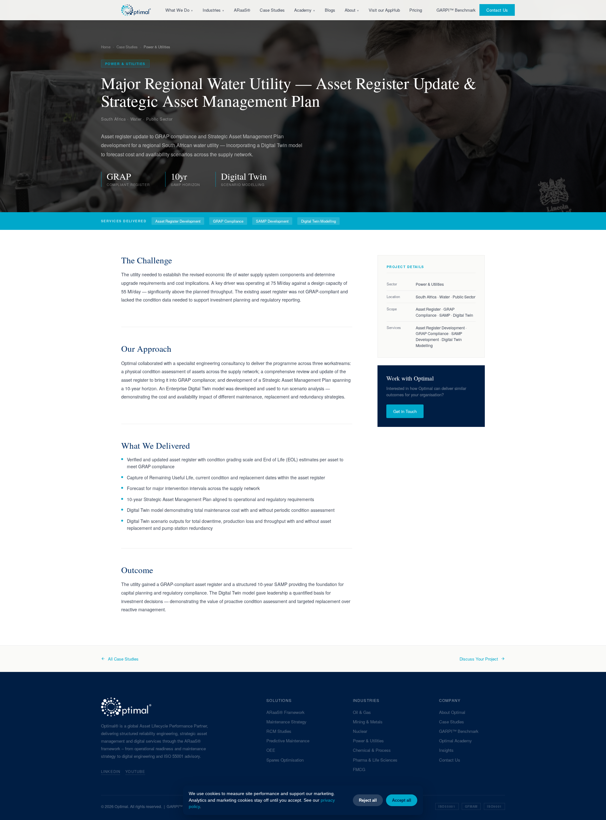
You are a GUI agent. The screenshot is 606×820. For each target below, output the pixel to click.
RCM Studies (278, 731)
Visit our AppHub (384, 10)
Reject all (368, 800)
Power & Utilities (368, 741)
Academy (304, 10)
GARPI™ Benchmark (456, 10)
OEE (270, 750)
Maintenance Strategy (286, 722)
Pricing (415, 10)
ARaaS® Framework (285, 712)
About (352, 10)
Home (105, 46)
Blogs (330, 10)
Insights (446, 750)
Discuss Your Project (479, 659)
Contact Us (497, 10)
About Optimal (452, 712)
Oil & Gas (362, 712)
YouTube (135, 771)
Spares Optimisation (285, 760)
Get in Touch (405, 411)
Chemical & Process (372, 750)
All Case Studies (123, 659)
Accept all (401, 800)
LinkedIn (110, 771)
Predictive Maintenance (287, 741)
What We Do (179, 10)
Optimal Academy (455, 741)
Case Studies (272, 10)
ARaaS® (242, 10)
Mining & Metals (368, 722)
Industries (213, 10)
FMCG (359, 769)
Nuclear (360, 731)
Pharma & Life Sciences (375, 760)
